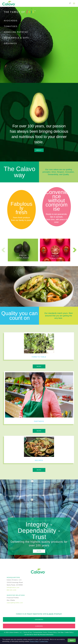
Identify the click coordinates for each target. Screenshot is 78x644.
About (39, 150)
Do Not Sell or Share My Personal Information (39, 634)
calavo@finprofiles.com (15, 602)
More (39, 366)
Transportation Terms (40, 632)
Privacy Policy (52, 632)
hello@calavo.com (13, 587)
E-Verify (50, 614)
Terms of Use (27, 632)
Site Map (60, 632)
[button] (74, 250)
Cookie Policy (69, 632)
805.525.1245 (11, 590)
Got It (71, 640)
